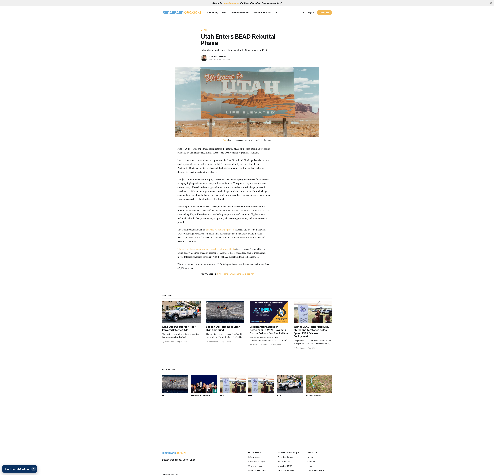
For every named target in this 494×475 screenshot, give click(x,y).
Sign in (311, 12)
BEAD (226, 274)
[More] (276, 13)
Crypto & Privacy (255, 466)
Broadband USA (285, 466)
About (224, 12)
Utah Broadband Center (242, 274)
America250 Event (240, 12)
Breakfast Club (284, 461)
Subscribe (324, 12)
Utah (204, 30)
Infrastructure (254, 457)
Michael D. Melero (217, 56)
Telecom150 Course (261, 12)
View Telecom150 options (17, 469)
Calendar (311, 461)
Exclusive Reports (286, 470)
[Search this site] (303, 13)
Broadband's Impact (257, 461)
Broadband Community (288, 457)
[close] (491, 3)
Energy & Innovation (257, 470)
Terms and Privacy (315, 470)
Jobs (309, 466)
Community (212, 12)
